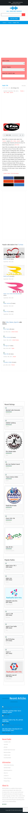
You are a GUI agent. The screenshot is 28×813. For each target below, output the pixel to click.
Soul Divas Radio (7, 757)
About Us (6, 773)
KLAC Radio (6, 329)
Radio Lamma (6, 303)
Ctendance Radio (7, 362)
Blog (10, 2)
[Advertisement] (14, 40)
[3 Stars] (6, 88)
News (7, 92)
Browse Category (6, 67)
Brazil (14, 356)
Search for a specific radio (8, 73)
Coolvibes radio (7, 742)
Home (4, 22)
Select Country (5, 60)
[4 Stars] (8, 88)
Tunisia (9, 22)
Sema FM (6, 744)
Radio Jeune (6, 276)
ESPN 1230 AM (7, 337)
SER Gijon (5, 345)
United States (14, 331)
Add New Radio (14, 18)
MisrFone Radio (7, 752)
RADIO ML (6, 259)
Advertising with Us (8, 770)
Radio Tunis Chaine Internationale (11, 293)
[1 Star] (3, 88)
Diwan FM (5, 311)
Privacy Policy (7, 781)
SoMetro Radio (7, 755)
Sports (11, 92)
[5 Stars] (9, 88)
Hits (5, 92)
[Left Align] (23, 14)
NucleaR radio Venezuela (9, 749)
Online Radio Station (15, 3)
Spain (13, 348)
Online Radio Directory (17, 2)
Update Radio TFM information (11, 173)
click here (17, 144)
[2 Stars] (4, 88)
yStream (5, 747)
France (13, 365)
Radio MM (5, 354)
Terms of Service (7, 778)
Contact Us (6, 775)
